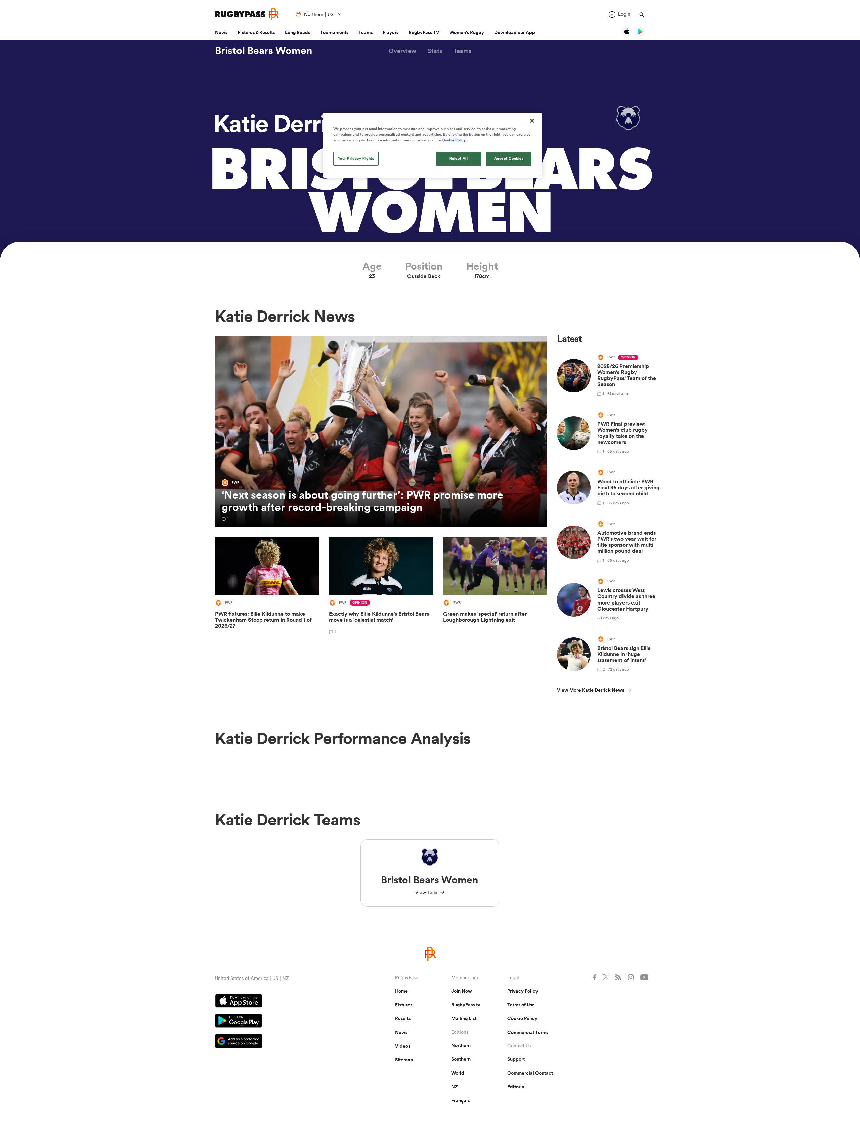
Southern (461, 1059)
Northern (461, 1045)
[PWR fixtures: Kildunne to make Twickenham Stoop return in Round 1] (267, 587)
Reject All (458, 158)
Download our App (514, 32)
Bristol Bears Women (263, 51)
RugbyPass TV (423, 32)
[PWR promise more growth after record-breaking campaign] (381, 431)
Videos (402, 1046)
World (457, 1073)
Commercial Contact (530, 1073)
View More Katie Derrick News (590, 689)
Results (403, 1018)
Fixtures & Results (256, 32)
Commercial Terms (527, 1032)
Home (401, 991)
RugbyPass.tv (465, 1004)
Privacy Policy (522, 991)
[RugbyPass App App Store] (281, 1001)
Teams (365, 32)
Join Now (461, 991)
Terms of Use (521, 1004)
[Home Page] (247, 14)
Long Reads (297, 32)
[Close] (532, 120)
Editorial (516, 1086)
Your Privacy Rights (356, 158)
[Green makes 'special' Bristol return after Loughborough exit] (495, 587)
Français (460, 1100)
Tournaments (334, 32)
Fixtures (403, 1004)
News (221, 32)
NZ (454, 1086)
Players (390, 32)
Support (516, 1059)
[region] (432, 145)
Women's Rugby (466, 32)
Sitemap (404, 1059)
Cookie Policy (522, 1018)
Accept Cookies (509, 158)
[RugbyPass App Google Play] (281, 1021)
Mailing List (463, 1018)
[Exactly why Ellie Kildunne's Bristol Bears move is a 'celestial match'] (381, 587)
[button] (402, 51)
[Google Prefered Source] (281, 1042)
